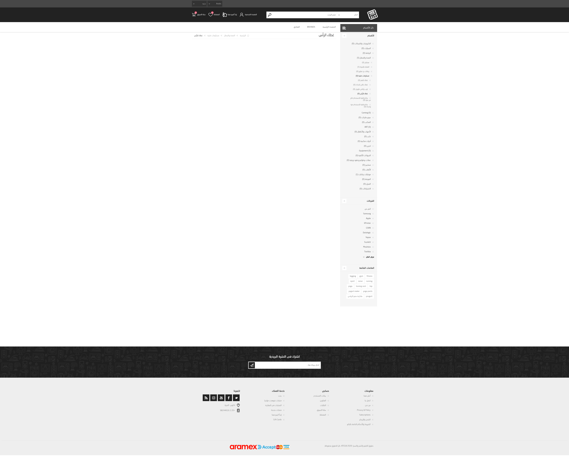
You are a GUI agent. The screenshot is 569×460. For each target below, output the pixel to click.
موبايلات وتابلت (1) (363, 175)
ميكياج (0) (365, 63)
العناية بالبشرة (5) (363, 67)
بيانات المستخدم (320, 396)
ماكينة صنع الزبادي (355, 296)
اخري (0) (367, 146)
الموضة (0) (366, 179)
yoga (350, 286)
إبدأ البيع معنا (277, 415)
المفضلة (323, 415)
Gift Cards (277, 420)
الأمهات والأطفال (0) (363, 132)
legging (353, 276)
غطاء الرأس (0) (362, 94)
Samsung (367, 214)
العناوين (323, 401)
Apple (368, 218)
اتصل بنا (367, 401)
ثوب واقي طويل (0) (360, 89)
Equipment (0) (365, 151)
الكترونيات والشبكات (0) (361, 44)
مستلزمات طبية (213, 36)
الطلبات (323, 405)
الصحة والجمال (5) (364, 58)
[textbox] (305, 15)
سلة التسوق (201, 15)
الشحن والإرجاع (364, 420)
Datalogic (367, 233)
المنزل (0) (367, 184)
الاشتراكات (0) (365, 189)
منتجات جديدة (276, 410)
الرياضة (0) (367, 53)
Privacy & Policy (363, 410)
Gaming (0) (366, 113)
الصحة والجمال (229, 36)
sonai (360, 281)
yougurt (369, 296)
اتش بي (368, 209)
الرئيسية (243, 36)
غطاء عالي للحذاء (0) (360, 85)
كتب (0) (367, 137)
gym (361, 276)
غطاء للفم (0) (363, 80)
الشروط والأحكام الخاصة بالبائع (358, 424)
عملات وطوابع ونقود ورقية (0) (359, 160)
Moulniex (367, 247)
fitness (369, 276)
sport (352, 281)
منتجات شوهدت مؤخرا (273, 401)
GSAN (368, 228)
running (369, 281)
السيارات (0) (366, 48)
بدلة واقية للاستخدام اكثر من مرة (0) (360, 99)
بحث (280, 396)
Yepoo (368, 237)
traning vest (361, 286)
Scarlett (367, 242)
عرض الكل (370, 257)
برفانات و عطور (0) (362, 71)
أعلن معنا (367, 396)
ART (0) (368, 127)
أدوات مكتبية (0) (364, 141)
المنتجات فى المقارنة (273, 405)
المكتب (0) (366, 122)
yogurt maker (354, 291)
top (371, 286)
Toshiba (367, 252)
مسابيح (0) (366, 165)
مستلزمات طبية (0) (362, 76)
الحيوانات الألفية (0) (363, 156)
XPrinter (367, 223)
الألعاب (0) (366, 170)
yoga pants (367, 291)
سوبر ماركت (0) (365, 118)
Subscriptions (364, 415)
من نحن (367, 405)
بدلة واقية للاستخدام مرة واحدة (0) (361, 106)
